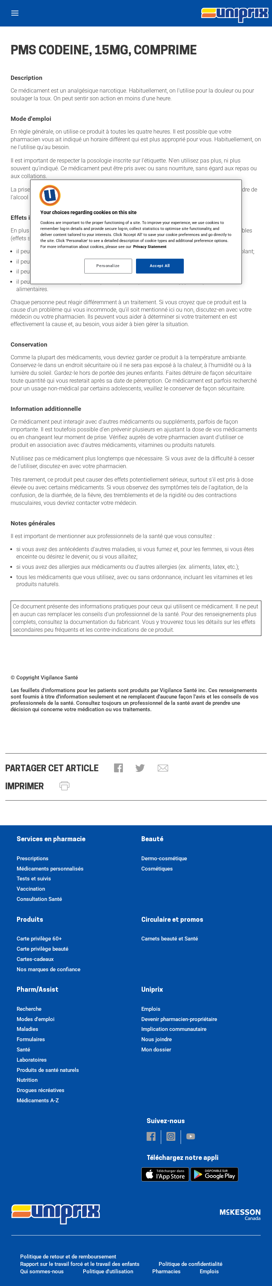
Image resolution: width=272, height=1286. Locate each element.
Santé (23, 1049)
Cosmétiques (157, 869)
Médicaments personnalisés (50, 869)
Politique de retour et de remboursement (68, 1256)
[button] (118, 768)
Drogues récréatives (40, 1090)
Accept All (160, 265)
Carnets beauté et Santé (169, 939)
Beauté (152, 840)
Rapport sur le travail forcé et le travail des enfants (80, 1264)
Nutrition (27, 1080)
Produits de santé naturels (48, 1070)
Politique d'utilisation (108, 1271)
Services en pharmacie (51, 840)
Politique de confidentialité (190, 1264)
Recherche (29, 1009)
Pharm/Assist (37, 990)
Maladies (27, 1029)
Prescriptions (33, 858)
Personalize (107, 265)
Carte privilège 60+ (39, 939)
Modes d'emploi (36, 1019)
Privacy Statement (149, 246)
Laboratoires (32, 1060)
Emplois (150, 1009)
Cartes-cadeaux (35, 959)
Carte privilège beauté (42, 949)
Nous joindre (156, 1039)
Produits (30, 920)
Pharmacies (166, 1271)
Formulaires (31, 1039)
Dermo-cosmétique (164, 858)
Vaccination (31, 889)
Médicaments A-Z (38, 1100)
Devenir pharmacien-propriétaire (179, 1019)
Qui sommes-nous (42, 1271)
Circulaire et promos (172, 920)
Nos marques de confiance (48, 969)
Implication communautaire (173, 1029)
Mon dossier (156, 1049)
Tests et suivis (34, 878)
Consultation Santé (39, 899)
